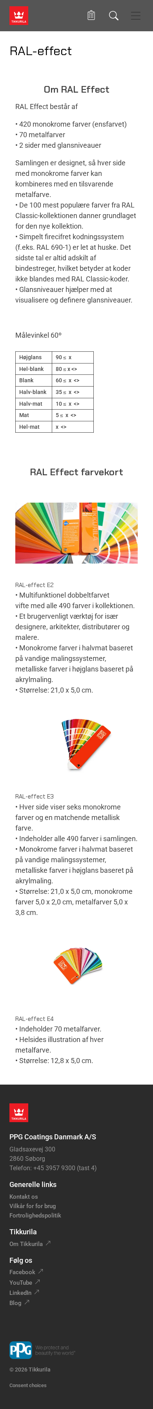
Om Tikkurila (26, 1244)
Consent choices (28, 1385)
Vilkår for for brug (32, 1206)
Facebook (22, 1272)
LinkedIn (20, 1292)
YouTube (20, 1282)
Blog (15, 1303)
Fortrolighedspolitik (35, 1215)
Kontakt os (23, 1196)
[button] (91, 15)
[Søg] (113, 15)
